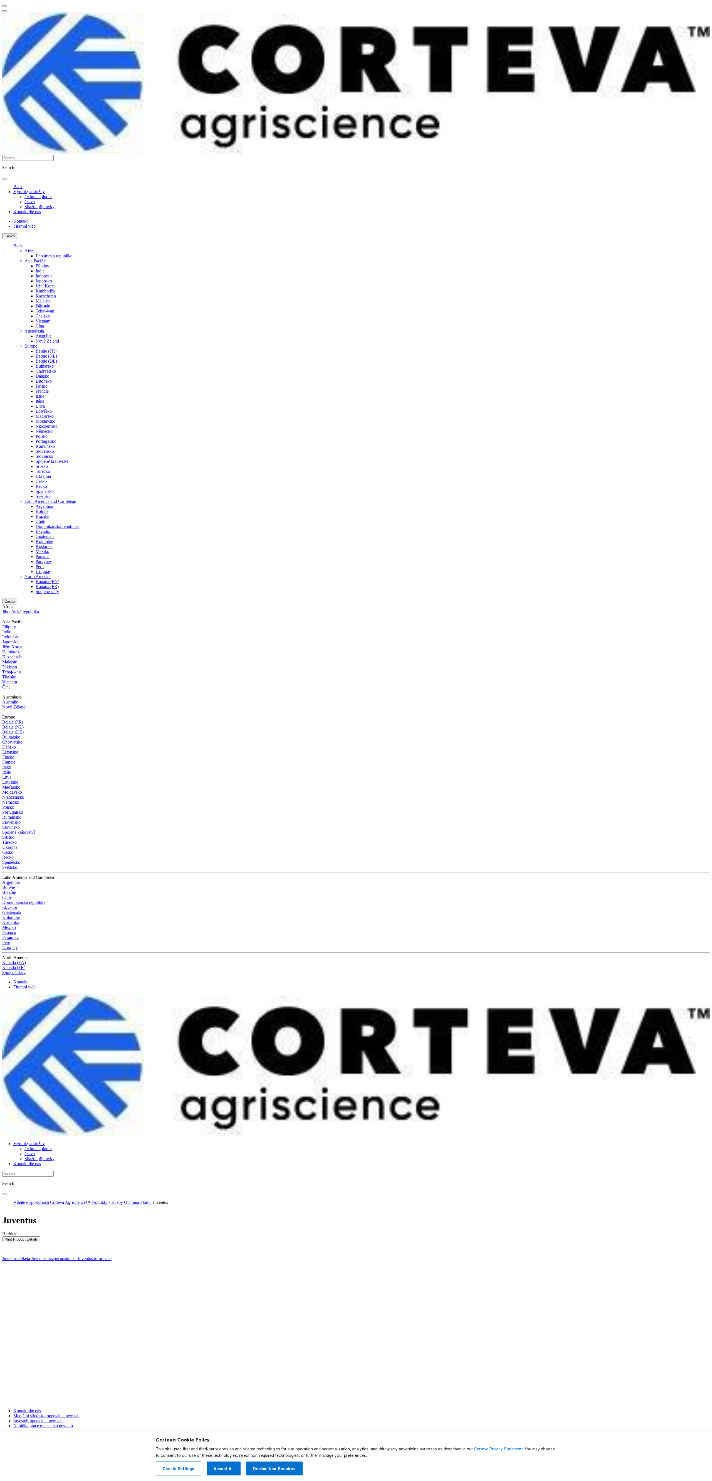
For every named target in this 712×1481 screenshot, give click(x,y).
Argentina (44, 506)
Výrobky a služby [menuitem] (29, 191)
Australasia (34, 331)
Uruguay (43, 571)
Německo (44, 431)
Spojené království (52, 461)
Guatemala (45, 536)
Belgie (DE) (46, 361)
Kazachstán (46, 296)
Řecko (41, 486)
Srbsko (42, 466)
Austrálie (43, 336)
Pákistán (43, 306)
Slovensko (45, 451)
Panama (43, 556)
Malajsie (43, 301)
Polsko (42, 436)
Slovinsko (44, 456)
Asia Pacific (35, 261)
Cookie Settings (178, 1469)
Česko (9, 236)
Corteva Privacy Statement (498, 1449)
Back (18, 186)
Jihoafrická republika (54, 256)
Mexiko (42, 551)
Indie (40, 271)
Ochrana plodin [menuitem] (38, 196)
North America (37, 576)
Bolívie (42, 511)
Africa (30, 251)
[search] (4, 178)
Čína (40, 326)
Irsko (40, 396)
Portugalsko (46, 441)
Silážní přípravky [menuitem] (39, 206)
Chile (40, 521)
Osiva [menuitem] (29, 201)
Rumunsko (45, 446)
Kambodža (45, 291)
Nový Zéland (47, 341)
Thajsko (43, 316)
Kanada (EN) (47, 581)
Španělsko (45, 491)
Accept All (224, 1469)
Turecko (43, 471)
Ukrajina (43, 476)
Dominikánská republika (57, 526)
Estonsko (44, 381)
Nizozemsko (47, 426)
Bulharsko (45, 366)
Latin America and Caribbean (50, 501)
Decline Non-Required (274, 1469)
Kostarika (44, 546)
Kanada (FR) (47, 586)
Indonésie (44, 276)
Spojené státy (47, 591)
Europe (30, 346)
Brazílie (42, 516)
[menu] (4, 6)
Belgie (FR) (46, 351)
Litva (40, 406)
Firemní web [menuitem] (24, 226)
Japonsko (44, 281)
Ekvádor (43, 531)
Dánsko (42, 376)
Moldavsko (45, 421)
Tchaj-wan (45, 311)
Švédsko (43, 496)
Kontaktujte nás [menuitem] (27, 211)
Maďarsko (45, 416)
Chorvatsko (46, 371)
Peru (40, 566)
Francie (42, 391)
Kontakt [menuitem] (20, 221)
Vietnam (43, 321)
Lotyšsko (44, 411)
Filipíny (42, 266)
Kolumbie (44, 541)
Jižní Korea (46, 286)
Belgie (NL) (46, 356)
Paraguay (44, 561)
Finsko (42, 386)
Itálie (40, 401)
